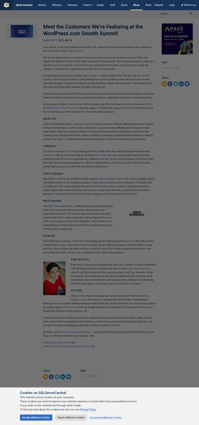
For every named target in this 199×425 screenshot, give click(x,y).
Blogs (136, 5)
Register (159, 5)
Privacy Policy (88, 409)
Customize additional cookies (106, 417)
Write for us (190, 5)
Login (172, 5)
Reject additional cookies (71, 417)
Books (124, 5)
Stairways (72, 5)
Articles (42, 5)
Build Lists (151, 5)
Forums (87, 5)
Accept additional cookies (36, 417)
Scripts (100, 5)
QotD (112, 5)
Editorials (57, 5)
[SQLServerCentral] (6, 5)
